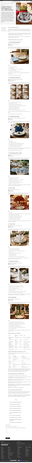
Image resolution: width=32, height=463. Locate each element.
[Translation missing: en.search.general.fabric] (2, 1)
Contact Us (18, 449)
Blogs (30, 0)
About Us (9, 448)
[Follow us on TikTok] (7, 444)
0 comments (4, 29)
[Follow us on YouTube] (6, 444)
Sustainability (9, 449)
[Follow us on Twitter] (2, 444)
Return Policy (18, 451)
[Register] (30, 445)
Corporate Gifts (27, 449)
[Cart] (30, 1)
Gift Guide (28, 0)
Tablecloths (2, 448)
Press (8, 450)
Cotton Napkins (11, 75)
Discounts (21, 0)
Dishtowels (2, 450)
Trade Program (27, 451)
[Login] (29, 1)
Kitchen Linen (2, 451)
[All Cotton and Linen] (16, 1)
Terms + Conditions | (24, 460)
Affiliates (26, 0)
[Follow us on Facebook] (1, 444)
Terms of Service (22, 427)
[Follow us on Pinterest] (5, 444)
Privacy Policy (18, 427)
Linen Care (9, 451)
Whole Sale (27, 448)
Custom (23, 0)
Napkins (2, 449)
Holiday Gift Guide (28, 450)
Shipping (18, 450)
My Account (18, 448)
